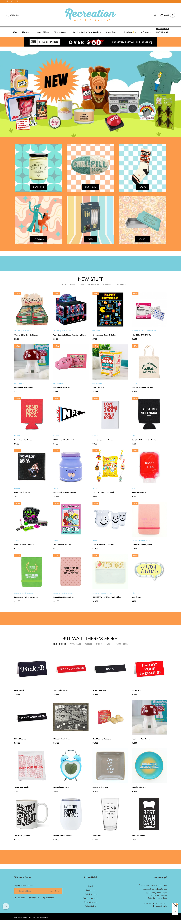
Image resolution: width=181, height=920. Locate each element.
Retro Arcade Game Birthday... (104, 335)
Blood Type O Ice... (139, 492)
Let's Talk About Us (90, 894)
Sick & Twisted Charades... (25, 544)
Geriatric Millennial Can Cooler (144, 440)
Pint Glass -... (97, 835)
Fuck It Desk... (20, 690)
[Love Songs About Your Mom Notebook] (110, 414)
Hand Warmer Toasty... (101, 739)
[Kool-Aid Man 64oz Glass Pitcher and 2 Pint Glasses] (110, 519)
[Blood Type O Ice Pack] (149, 466)
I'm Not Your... (137, 690)
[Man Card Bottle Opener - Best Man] (149, 814)
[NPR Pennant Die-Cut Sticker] (71, 414)
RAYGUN (134, 383)
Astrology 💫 (129, 32)
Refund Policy (90, 906)
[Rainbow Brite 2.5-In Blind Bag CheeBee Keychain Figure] (110, 466)
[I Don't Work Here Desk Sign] (31, 717)
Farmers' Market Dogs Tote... (143, 387)
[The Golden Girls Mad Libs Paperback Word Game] (71, 519)
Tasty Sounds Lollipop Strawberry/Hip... (69, 335)
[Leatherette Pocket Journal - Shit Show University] (31, 571)
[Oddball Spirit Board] (71, 717)
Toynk (55, 488)
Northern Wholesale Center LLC (144, 331)
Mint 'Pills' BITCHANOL (141, 335)
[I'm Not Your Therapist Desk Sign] (149, 668)
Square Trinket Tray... (100, 787)
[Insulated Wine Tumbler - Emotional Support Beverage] (71, 814)
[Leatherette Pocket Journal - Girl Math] (149, 519)
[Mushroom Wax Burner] (31, 362)
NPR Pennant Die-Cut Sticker (64, 440)
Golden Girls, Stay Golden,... (26, 335)
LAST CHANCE (162, 32)
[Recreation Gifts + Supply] (90, 14)
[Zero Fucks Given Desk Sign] (71, 668)
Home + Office (42, 32)
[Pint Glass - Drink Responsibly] (110, 814)
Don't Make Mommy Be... (63, 597)
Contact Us (90, 890)
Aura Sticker (137, 597)
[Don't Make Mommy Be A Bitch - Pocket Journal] (71, 571)
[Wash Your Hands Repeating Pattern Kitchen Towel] (31, 765)
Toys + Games (60, 32)
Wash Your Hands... (22, 787)
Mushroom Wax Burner (23, 387)
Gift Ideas (145, 32)
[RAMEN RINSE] (110, 362)
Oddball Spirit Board (61, 739)
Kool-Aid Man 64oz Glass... (103, 544)
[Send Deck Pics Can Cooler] (31, 414)
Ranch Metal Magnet (22, 492)
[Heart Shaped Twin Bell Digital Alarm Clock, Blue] (71, 765)
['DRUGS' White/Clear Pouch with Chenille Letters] (110, 571)
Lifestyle (25, 32)
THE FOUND (96, 331)
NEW (15, 32)
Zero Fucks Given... (61, 690)
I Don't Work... (20, 739)
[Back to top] (175, 912)
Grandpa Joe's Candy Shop (24, 331)
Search (90, 886)
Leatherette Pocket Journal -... (143, 544)
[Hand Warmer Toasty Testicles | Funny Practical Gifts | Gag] (110, 717)
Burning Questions (90, 898)
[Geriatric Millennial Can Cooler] (149, 414)
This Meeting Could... (22, 835)
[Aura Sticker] (149, 571)
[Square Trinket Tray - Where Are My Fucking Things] (110, 765)
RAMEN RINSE (98, 387)
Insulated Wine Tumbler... (63, 835)
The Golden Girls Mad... (63, 544)
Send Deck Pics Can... (23, 440)
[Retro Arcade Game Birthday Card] (110, 309)
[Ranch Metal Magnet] (31, 466)
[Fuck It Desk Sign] (31, 668)
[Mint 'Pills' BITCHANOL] (149, 309)
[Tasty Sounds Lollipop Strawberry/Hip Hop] (71, 309)
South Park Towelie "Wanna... (65, 492)
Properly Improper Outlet (141, 541)
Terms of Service (90, 902)
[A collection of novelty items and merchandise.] (90, 94)
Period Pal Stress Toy (61, 387)
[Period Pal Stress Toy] (71, 362)
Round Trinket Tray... (140, 787)
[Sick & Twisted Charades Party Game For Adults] (31, 519)
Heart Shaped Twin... (61, 787)
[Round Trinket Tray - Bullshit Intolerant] (149, 765)
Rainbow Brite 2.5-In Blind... (103, 492)
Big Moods (135, 593)
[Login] (157, 15)
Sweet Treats (111, 32)
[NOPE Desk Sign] (110, 668)
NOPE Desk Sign (99, 690)
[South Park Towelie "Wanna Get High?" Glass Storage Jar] (71, 466)
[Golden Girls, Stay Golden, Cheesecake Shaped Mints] (31, 309)
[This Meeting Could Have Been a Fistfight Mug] (31, 814)
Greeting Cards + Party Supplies (86, 32)
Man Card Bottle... (139, 835)
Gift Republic (19, 383)
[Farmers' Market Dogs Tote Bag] (149, 362)
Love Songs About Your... (102, 440)
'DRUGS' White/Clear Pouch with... (106, 597)
